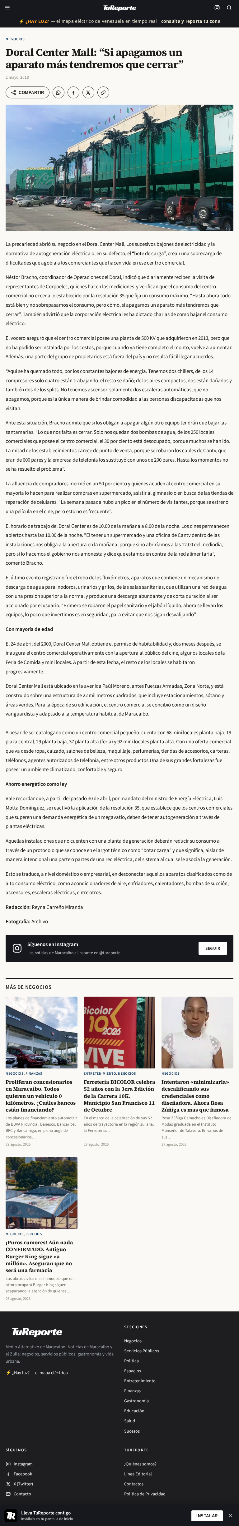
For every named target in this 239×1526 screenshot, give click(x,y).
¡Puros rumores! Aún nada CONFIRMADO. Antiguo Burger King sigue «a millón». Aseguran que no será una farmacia (39, 1256)
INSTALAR (207, 1516)
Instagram (23, 1464)
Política (131, 1361)
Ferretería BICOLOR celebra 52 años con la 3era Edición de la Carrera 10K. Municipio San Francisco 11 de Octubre (119, 1096)
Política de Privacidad (145, 1494)
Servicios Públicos (141, 1351)
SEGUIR (212, 948)
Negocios (15, 39)
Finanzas (34, 1073)
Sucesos (132, 1431)
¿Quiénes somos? (140, 1464)
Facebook (23, 1474)
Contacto (22, 1494)
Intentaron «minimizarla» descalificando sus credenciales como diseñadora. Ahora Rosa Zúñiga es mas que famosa (195, 1096)
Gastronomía (136, 1401)
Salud (129, 1421)
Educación (134, 1411)
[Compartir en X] (88, 92)
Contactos (133, 1484)
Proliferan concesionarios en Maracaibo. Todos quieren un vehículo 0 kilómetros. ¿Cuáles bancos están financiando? (41, 1096)
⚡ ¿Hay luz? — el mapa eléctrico (37, 1373)
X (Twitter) (23, 1484)
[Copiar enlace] (103, 92)
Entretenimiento (100, 1073)
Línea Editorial (138, 1474)
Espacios (34, 1234)
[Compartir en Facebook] (73, 92)
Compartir (31, 92)
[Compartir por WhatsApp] (58, 92)
